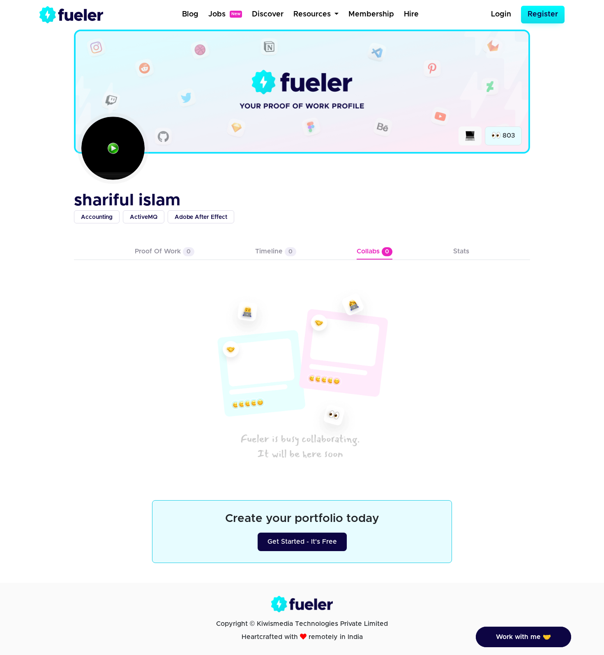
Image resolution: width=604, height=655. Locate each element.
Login (501, 14)
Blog (190, 14)
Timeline (274, 251)
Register (543, 14)
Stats (461, 251)
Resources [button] (313, 14)
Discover (268, 14)
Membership (371, 14)
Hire (411, 14)
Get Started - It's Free (302, 541)
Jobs (224, 14)
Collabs (373, 251)
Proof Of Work (163, 251)
